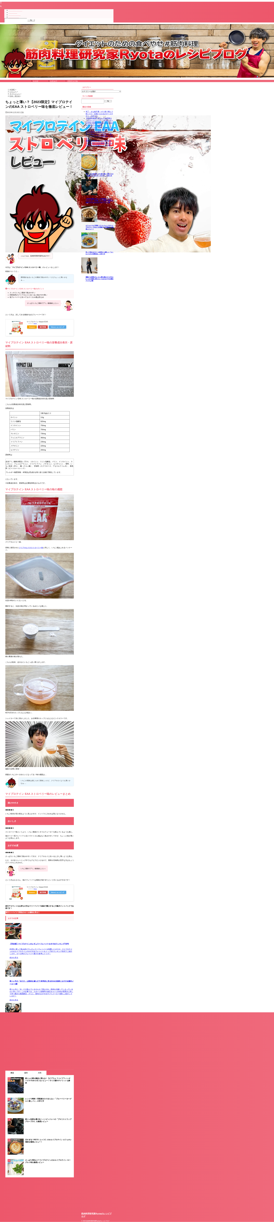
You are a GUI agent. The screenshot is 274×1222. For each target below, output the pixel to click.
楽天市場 (43, 327)
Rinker (35, 323)
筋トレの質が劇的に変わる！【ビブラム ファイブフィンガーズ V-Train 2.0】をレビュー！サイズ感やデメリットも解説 (47, 1080)
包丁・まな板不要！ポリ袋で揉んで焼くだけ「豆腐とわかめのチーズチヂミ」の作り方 (99, 114)
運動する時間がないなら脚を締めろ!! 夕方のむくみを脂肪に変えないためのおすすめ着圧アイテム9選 (99, 143)
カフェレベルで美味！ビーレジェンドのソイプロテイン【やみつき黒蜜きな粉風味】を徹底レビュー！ (99, 129)
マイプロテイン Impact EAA (37, 322)
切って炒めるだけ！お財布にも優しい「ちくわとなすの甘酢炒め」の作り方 (99, 136)
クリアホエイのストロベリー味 (31, 548)
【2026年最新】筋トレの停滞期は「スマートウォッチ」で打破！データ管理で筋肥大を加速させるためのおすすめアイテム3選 (99, 200)
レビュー (53, 81)
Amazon (32, 327)
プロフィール (72, 81)
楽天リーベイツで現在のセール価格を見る (21, 912)
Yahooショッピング (57, 327)
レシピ (35, 81)
